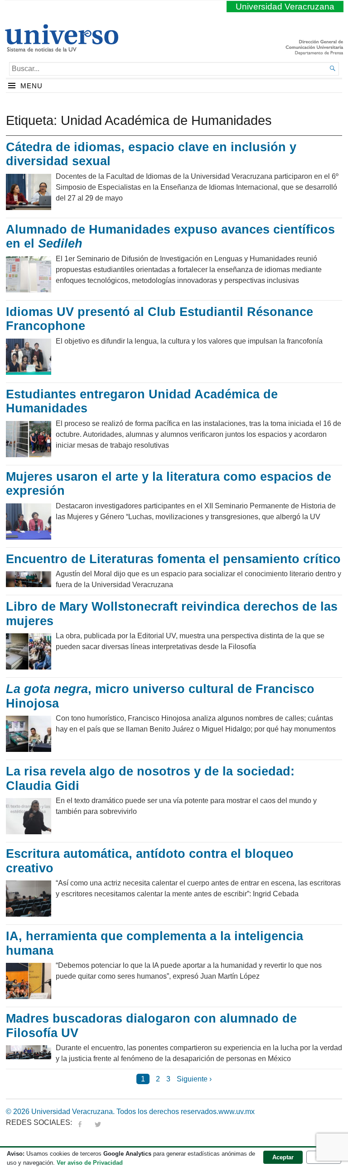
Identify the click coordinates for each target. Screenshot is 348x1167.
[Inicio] (61, 48)
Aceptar (283, 1157)
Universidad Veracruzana (285, 6)
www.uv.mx (236, 1111)
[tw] (98, 1122)
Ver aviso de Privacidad (90, 1162)
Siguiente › (194, 1079)
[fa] (80, 1122)
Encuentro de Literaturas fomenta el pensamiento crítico (173, 559)
